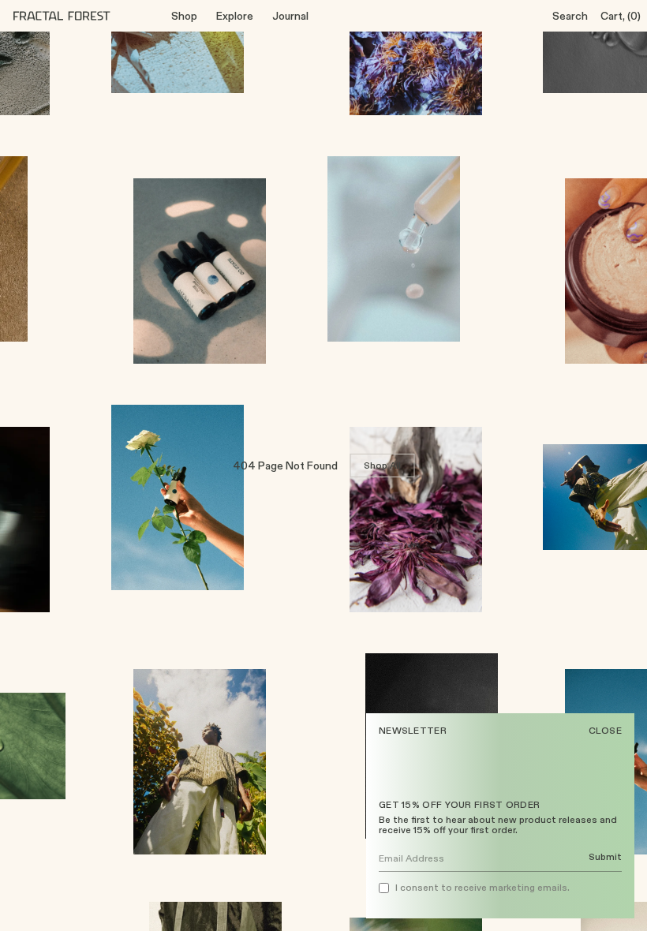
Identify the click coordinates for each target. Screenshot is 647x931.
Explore (234, 15)
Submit (605, 857)
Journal (290, 15)
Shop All (383, 465)
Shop (184, 15)
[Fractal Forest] (74, 15)
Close (606, 730)
